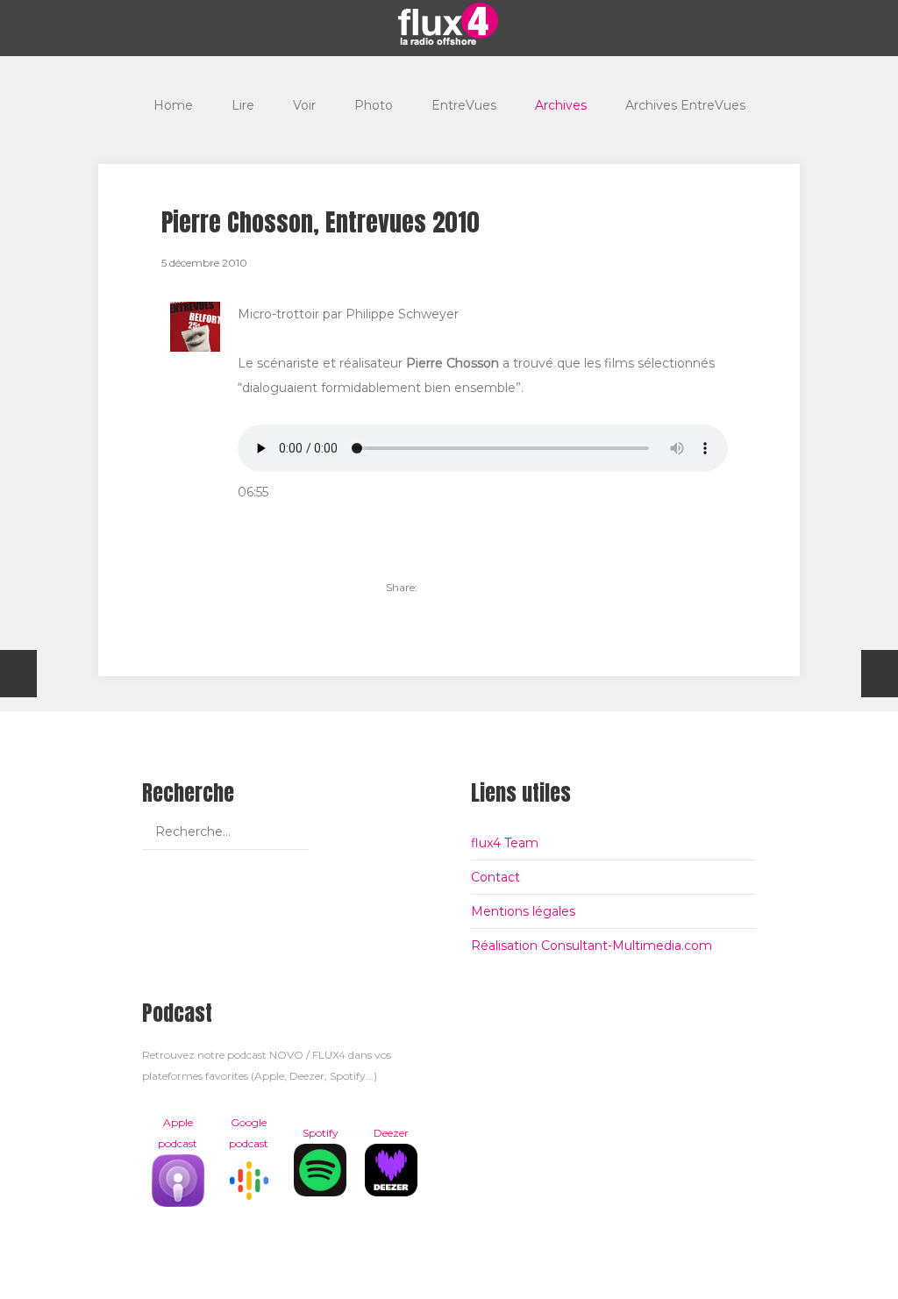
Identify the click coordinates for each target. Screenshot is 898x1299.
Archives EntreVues (685, 105)
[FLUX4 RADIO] (449, 23)
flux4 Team (504, 843)
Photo (373, 105)
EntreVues (463, 105)
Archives (561, 105)
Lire (243, 105)
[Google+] (500, 587)
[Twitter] (440, 587)
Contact (495, 877)
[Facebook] (470, 587)
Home (173, 105)
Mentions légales (523, 911)
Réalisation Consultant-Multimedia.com (591, 945)
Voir (304, 105)
